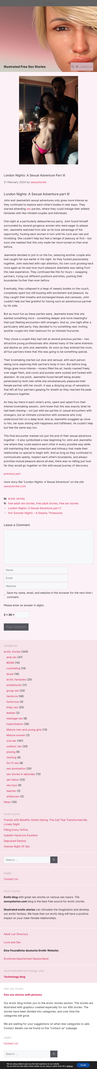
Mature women (15, 735)
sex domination (16, 768)
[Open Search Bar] (73, 67)
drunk (10, 674)
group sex (12, 690)
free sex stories (69, 503)
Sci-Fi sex (12, 763)
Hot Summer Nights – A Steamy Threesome (35, 513)
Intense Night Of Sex (17, 846)
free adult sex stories (21, 503)
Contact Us (11, 879)
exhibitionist (14, 685)
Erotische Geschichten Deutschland (26, 958)
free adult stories (47, 503)
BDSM (10, 662)
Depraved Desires (15, 840)
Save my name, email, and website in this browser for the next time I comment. (49, 595)
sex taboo (12, 779)
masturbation (14, 724)
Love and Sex (12, 942)
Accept (83, 1065)
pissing (10, 751)
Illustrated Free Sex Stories (25, 67)
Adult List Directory (16, 934)
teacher (11, 790)
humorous (12, 701)
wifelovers (12, 796)
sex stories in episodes (20, 774)
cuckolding (13, 668)
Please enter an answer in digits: (24, 605)
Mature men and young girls (24, 729)
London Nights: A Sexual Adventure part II (34, 508)
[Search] (53, 859)
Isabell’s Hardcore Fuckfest (21, 835)
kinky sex (12, 707)
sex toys (11, 785)
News (7, 802)
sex (29, 208)
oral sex (11, 740)
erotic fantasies (16, 679)
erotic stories (16, 498)
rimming (11, 757)
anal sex (11, 657)
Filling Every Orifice (16, 829)
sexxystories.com (15, 486)
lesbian (10, 712)
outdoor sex (14, 746)
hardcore (12, 696)
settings (70, 1066)
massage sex (14, 718)
